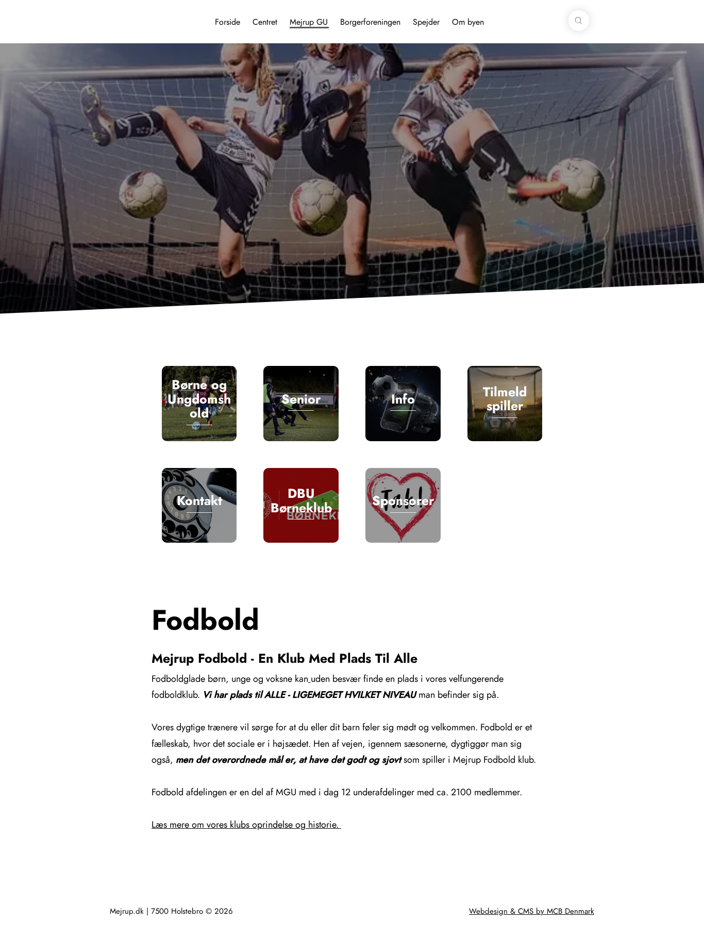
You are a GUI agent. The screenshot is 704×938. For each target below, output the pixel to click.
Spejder (426, 22)
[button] (578, 20)
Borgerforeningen (370, 22)
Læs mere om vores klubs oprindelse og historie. (246, 824)
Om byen (468, 22)
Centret (265, 22)
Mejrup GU (309, 22)
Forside (227, 22)
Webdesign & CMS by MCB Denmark (531, 911)
